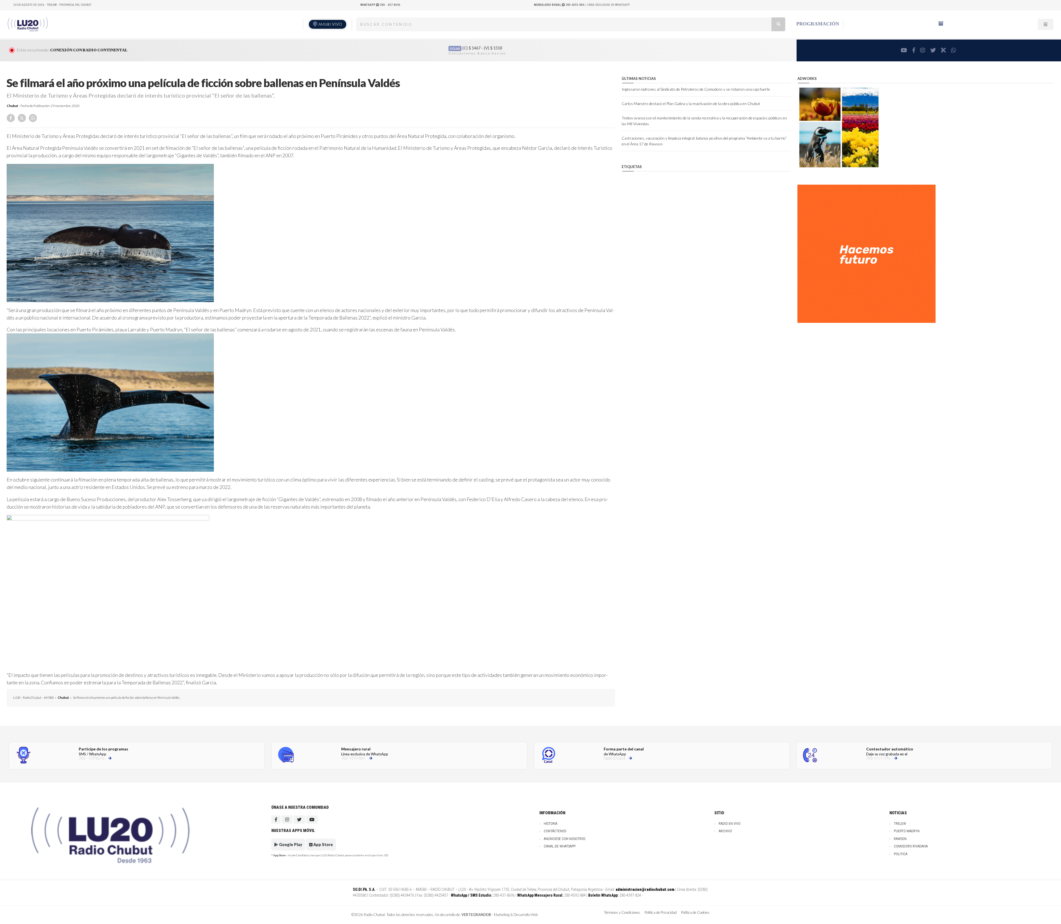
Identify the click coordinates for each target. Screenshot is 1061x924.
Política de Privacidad (661, 912)
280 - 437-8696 (380, 5)
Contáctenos (555, 831)
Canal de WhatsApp (560, 846)
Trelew (900, 823)
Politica (900, 854)
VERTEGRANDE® (476, 914)
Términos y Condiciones (622, 912)
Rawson (900, 839)
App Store (322, 844)
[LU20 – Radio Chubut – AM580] (28, 24)
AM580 (330, 24)
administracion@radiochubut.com (645, 889)
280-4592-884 (559, 5)
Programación (817, 24)
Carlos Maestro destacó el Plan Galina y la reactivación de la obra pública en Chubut (691, 103)
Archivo (725, 831)
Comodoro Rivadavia (911, 846)
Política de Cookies (695, 912)
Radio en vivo (729, 823)
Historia (550, 823)
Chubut (12, 106)
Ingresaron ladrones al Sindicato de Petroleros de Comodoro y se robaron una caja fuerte (696, 89)
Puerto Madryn (907, 831)
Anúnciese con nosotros (564, 839)
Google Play (290, 844)
